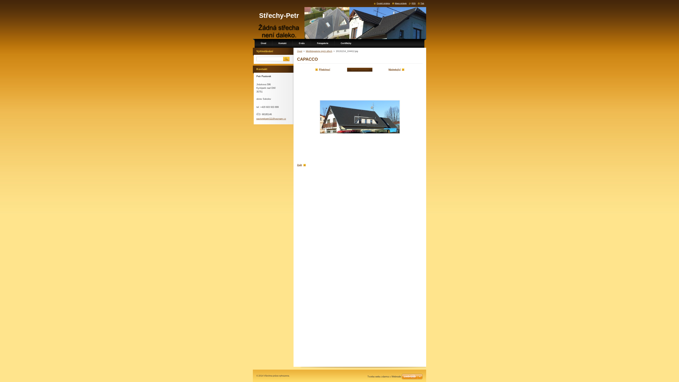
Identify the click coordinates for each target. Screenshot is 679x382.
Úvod (299, 51)
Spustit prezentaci (360, 69)
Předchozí (324, 69)
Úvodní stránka (383, 3)
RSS (414, 3)
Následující (394, 69)
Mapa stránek (401, 3)
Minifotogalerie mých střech (319, 51)
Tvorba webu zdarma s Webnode (384, 376)
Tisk (422, 3)
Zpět (299, 165)
